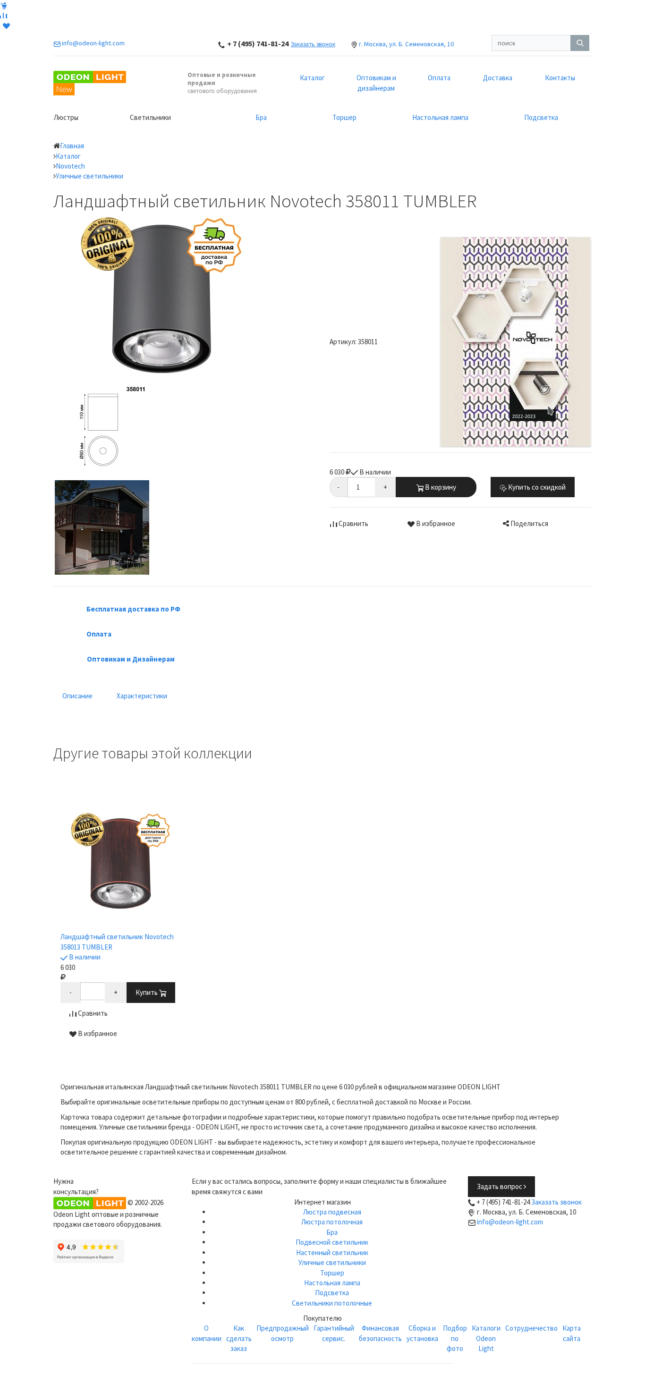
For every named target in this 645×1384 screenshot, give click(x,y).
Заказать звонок (313, 44)
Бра (261, 117)
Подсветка (541, 117)
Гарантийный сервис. (334, 1333)
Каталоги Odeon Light (486, 1338)
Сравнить (352, 523)
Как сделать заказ (239, 1338)
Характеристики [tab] (142, 695)
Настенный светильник (332, 1252)
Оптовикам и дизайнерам (376, 82)
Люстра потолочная (332, 1221)
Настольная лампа (440, 117)
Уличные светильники (332, 1262)
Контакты (560, 77)
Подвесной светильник (332, 1242)
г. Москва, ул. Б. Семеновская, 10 (406, 44)
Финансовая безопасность (380, 1333)
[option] (120, 926)
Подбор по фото (455, 1338)
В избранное (435, 523)
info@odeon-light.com (510, 1221)
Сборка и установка (422, 1333)
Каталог (312, 77)
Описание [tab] (77, 695)
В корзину (440, 487)
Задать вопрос (500, 1186)
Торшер (344, 117)
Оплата (439, 77)
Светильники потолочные (332, 1303)
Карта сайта (571, 1333)
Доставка (497, 77)
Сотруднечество (531, 1328)
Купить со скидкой (536, 487)
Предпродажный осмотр (282, 1333)
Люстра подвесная (332, 1211)
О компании (206, 1333)
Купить (147, 992)
